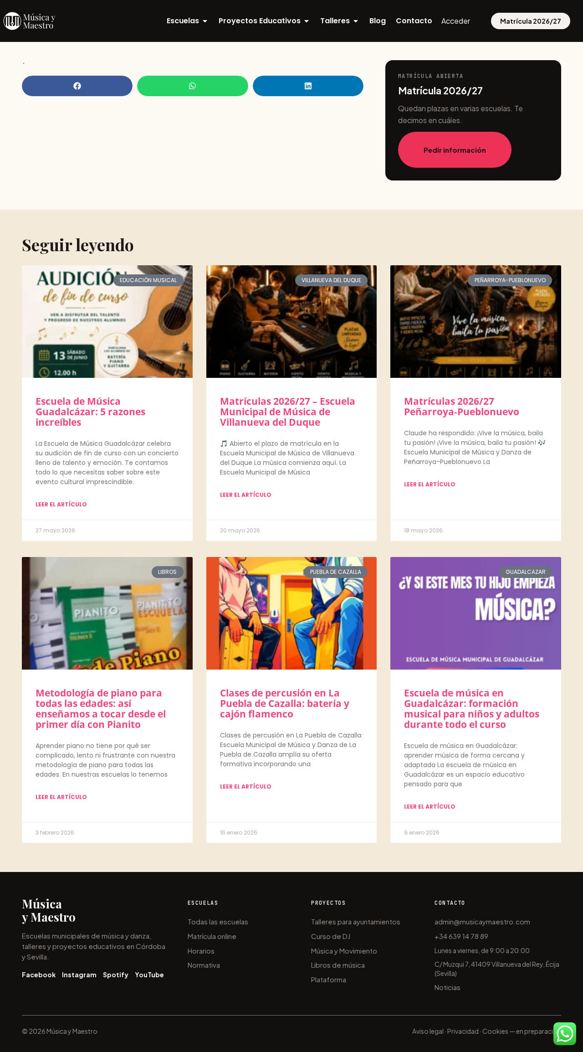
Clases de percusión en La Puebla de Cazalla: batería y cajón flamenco (284, 703)
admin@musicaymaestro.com (482, 921)
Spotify (115, 974)
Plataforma (328, 979)
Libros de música (338, 964)
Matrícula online (212, 936)
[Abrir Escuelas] (205, 20)
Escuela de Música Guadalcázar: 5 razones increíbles (90, 411)
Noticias (447, 987)
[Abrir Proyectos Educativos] (306, 20)
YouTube (149, 974)
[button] (77, 86)
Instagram (79, 974)
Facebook (39, 974)
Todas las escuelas (218, 921)
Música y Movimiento (344, 950)
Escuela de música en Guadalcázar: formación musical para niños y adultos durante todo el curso (471, 708)
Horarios (201, 950)
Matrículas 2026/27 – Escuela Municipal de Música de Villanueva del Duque (287, 411)
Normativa (204, 964)
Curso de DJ (330, 936)
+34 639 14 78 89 (461, 936)
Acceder (455, 21)
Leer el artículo (61, 504)
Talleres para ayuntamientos (355, 921)
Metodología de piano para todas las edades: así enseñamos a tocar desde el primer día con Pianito (101, 708)
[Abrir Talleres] (355, 20)
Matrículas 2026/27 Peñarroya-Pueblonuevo (461, 406)
